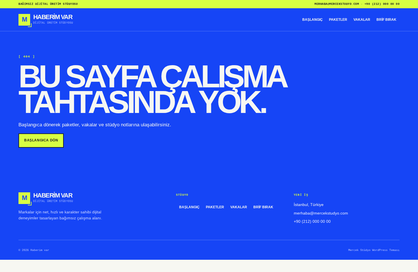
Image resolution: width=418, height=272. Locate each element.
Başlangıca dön (41, 140)
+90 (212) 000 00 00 (382, 4)
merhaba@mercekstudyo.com (336, 4)
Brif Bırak (386, 20)
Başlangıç (312, 20)
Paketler (338, 20)
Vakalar (361, 20)
